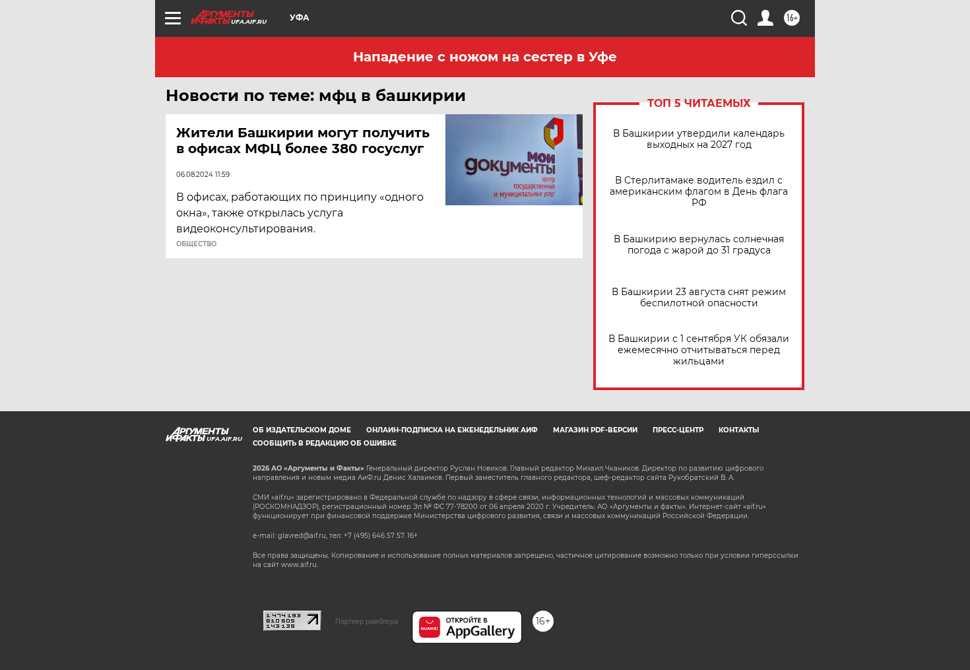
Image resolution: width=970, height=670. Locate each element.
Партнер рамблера (366, 621)
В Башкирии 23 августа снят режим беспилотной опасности (699, 297)
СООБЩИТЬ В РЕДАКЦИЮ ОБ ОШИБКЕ (325, 443)
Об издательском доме (302, 430)
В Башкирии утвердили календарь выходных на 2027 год (699, 139)
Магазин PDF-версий (595, 430)
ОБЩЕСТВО (196, 244)
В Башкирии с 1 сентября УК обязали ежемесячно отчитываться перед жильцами (698, 350)
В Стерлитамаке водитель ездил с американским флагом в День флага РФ (699, 192)
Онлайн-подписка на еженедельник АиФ (452, 430)
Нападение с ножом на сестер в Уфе (485, 57)
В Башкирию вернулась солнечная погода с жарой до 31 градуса (699, 245)
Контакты (739, 430)
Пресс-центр (678, 430)
